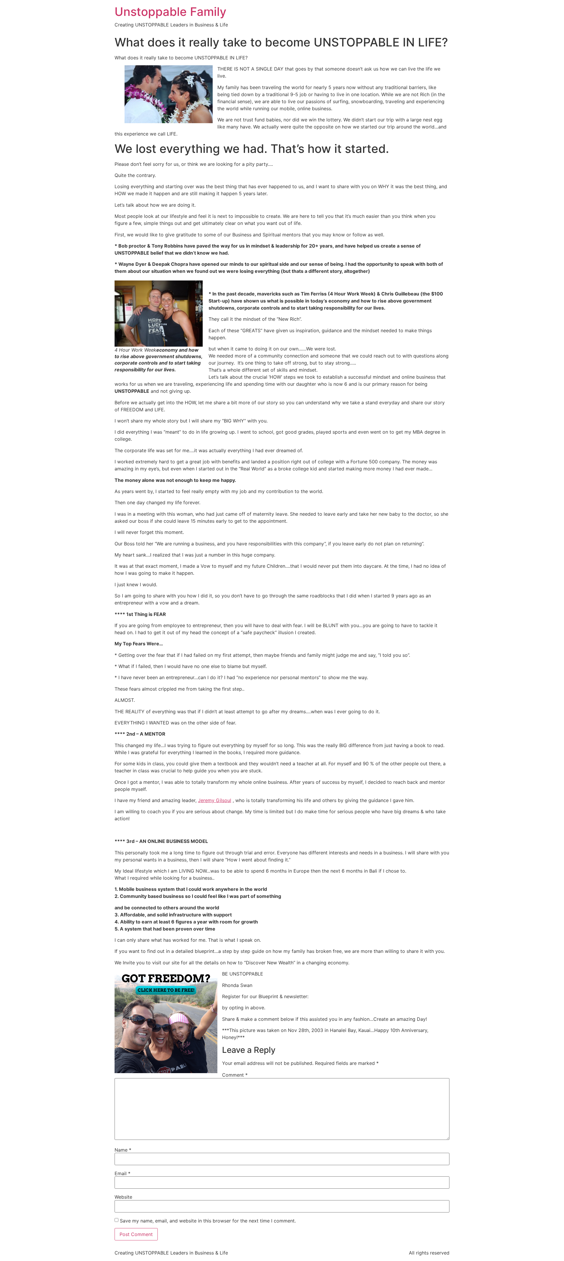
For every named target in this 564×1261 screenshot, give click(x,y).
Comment (235, 1075)
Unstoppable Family (170, 11)
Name (123, 1150)
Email (122, 1173)
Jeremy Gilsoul (214, 800)
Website (123, 1197)
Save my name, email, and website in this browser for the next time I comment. (208, 1220)
